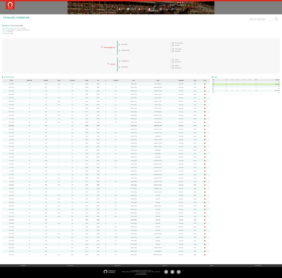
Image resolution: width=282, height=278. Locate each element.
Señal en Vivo (166, 9)
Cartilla (171, 5)
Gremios (211, 265)
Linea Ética (164, 265)
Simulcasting (178, 9)
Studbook (179, 5)
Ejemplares (154, 9)
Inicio (122, 9)
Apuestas (163, 5)
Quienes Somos (117, 265)
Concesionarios (258, 265)
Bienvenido (23, 265)
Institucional (70, 265)
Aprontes (143, 9)
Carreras (133, 9)
